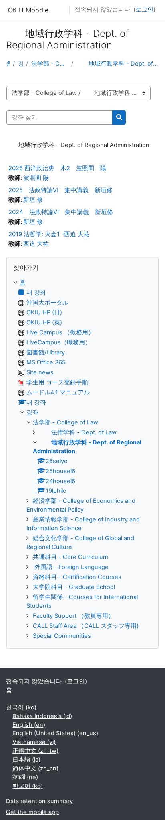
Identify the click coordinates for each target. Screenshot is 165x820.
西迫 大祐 (36, 243)
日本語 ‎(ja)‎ (26, 759)
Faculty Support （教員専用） (73, 615)
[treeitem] (82, 459)
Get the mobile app (32, 812)
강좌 (20, 63)
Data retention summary (39, 801)
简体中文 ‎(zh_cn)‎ (35, 768)
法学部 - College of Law (49, 63)
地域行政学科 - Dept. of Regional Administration (117, 63)
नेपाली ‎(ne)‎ (25, 777)
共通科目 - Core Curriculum (70, 557)
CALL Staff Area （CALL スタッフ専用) (86, 625)
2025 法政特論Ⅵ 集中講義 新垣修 (60, 190)
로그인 (144, 9)
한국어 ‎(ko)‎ (21, 707)
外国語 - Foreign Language (71, 567)
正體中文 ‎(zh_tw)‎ (35, 750)
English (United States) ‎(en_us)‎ (55, 733)
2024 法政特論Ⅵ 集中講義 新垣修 (60, 212)
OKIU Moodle (28, 10)
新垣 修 (33, 199)
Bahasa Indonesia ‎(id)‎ (42, 716)
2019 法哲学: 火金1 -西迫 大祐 (49, 234)
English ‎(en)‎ (28, 724)
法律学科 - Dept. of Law (78, 432)
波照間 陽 (36, 177)
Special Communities (62, 635)
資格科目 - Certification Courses (77, 577)
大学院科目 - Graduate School (74, 587)
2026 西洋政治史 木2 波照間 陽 (57, 168)
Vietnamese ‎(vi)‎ (34, 742)
